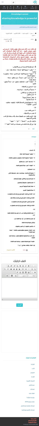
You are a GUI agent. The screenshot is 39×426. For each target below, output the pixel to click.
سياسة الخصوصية (32, 422)
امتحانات (32, 389)
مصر (31, 33)
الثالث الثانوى (17, 33)
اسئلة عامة (31, 393)
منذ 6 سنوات (10, 250)
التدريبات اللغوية (30, 381)
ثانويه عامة (25, 33)
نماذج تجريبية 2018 (29, 401)
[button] (35, 266)
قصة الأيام (31, 385)
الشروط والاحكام (32, 420)
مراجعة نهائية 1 (30, 397)
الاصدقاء (17, 8)
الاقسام (25, 8)
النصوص (32, 372)
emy (24, 250)
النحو (33, 35)
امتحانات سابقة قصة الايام (27, 406)
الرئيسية (32, 8)
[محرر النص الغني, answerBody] (19, 288)
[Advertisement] (19, 331)
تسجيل (4, 8)
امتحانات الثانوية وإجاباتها (28, 410)
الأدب (33, 368)
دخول (10, 8)
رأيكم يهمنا (33, 418)
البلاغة (32, 377)
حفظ (19, 305)
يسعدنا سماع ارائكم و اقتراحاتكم (28, 27)
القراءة (32, 364)
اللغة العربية (9, 33)
